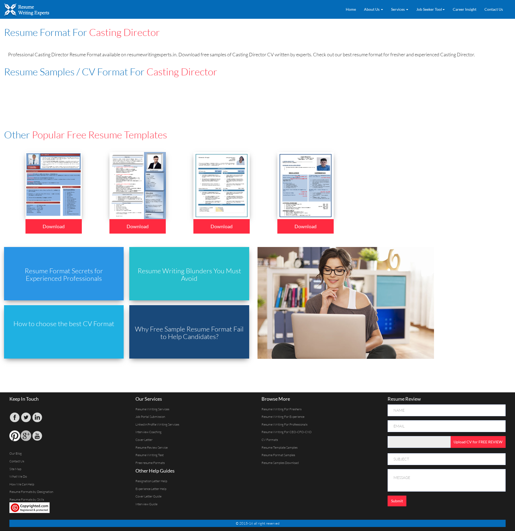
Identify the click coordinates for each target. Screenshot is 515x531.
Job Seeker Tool (429, 9)
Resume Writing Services (152, 409)
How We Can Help (21, 484)
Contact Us (493, 9)
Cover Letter (144, 440)
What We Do (18, 476)
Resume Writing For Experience (283, 417)
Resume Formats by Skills (26, 499)
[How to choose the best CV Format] (66, 331)
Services (398, 9)
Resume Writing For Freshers (281, 409)
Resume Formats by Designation (31, 492)
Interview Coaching (148, 432)
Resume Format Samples (278, 455)
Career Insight (464, 9)
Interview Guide (146, 504)
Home (351, 9)
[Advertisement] (134, 96)
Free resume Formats (150, 463)
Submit (397, 501)
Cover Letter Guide (148, 496)
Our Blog (15, 453)
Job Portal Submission (150, 417)
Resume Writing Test (149, 455)
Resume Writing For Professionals (284, 424)
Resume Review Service (151, 447)
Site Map (15, 469)
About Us (372, 9)
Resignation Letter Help (151, 481)
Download (54, 226)
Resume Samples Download (280, 463)
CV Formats (270, 440)
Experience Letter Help (150, 489)
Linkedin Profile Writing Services (157, 424)
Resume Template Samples (279, 447)
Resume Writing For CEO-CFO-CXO (287, 432)
